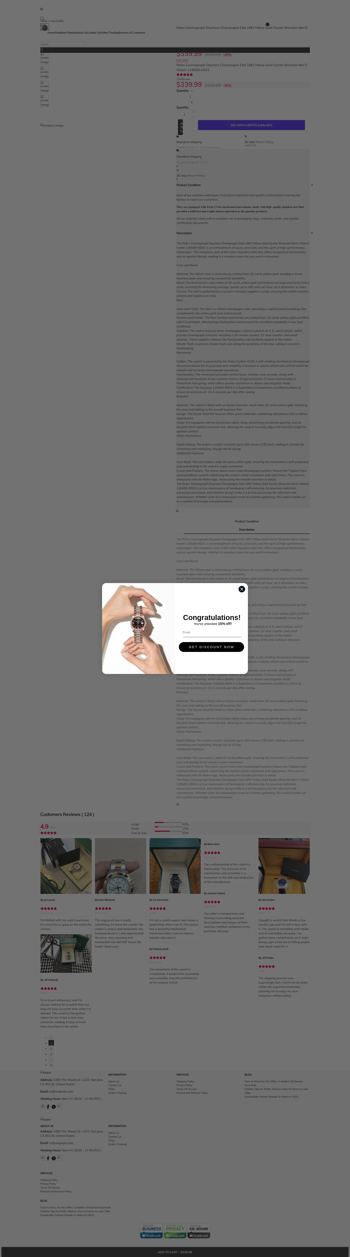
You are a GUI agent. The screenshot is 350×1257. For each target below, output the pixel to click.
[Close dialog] (242, 589)
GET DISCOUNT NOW (211, 647)
